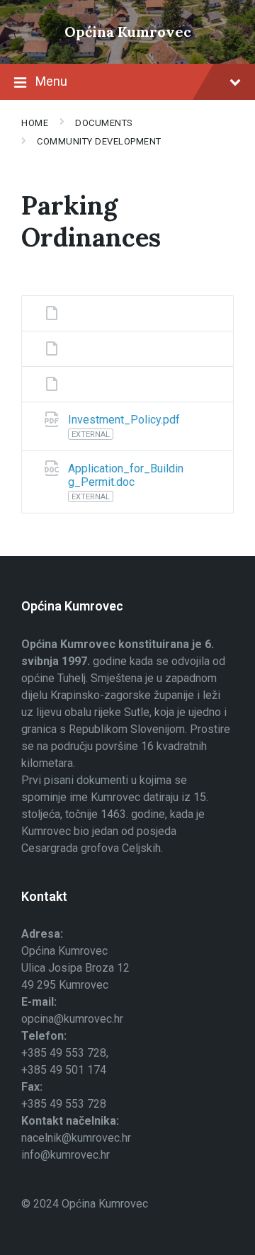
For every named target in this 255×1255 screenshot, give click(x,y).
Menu (51, 81)
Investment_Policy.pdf (124, 419)
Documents (104, 123)
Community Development (99, 141)
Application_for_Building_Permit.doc (125, 475)
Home (34, 123)
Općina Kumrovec (127, 31)
